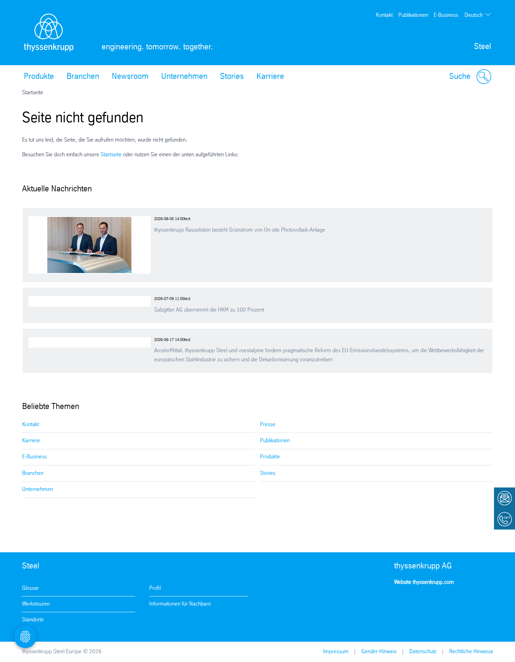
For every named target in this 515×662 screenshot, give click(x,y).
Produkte (39, 77)
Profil (155, 588)
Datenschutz (423, 651)
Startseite (111, 154)
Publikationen (413, 15)
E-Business (446, 15)
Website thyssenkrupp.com (424, 582)
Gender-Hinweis (379, 651)
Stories (232, 77)
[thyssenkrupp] (49, 32)
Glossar (30, 588)
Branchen (83, 77)
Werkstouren (36, 604)
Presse (267, 424)
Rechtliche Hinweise (471, 651)
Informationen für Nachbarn (180, 604)
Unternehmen (184, 77)
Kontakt (384, 15)
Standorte (33, 619)
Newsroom (130, 77)
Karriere (270, 77)
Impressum (336, 651)
